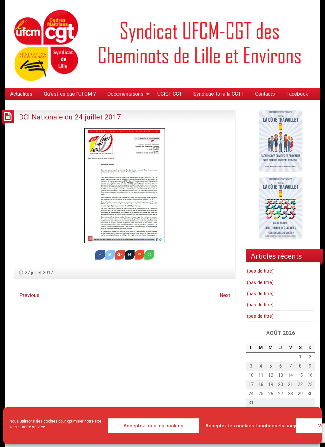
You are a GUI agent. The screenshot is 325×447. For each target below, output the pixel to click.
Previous (29, 295)
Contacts (265, 94)
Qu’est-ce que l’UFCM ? (70, 94)
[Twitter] (110, 255)
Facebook (297, 94)
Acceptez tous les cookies (153, 426)
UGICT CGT (169, 94)
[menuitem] (21, 94)
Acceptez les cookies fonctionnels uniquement (249, 426)
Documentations (125, 94)
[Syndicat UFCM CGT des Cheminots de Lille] (162, 44)
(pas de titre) (260, 271)
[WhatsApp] (149, 255)
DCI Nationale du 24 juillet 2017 (70, 117)
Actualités (21, 94)
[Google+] (120, 255)
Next (225, 295)
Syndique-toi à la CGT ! (218, 94)
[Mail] (139, 255)
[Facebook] (100, 255)
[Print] (130, 255)
